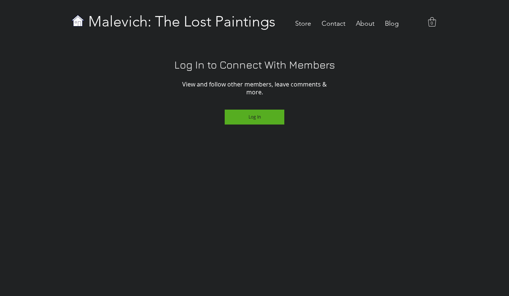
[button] (432, 21)
